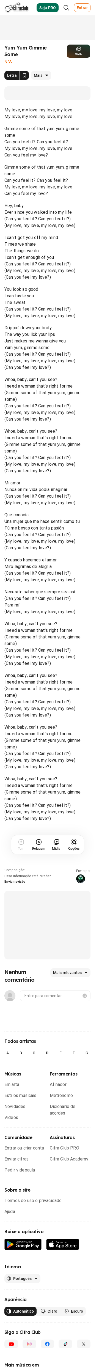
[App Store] (62, 1244)
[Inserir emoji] (84, 995)
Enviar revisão (14, 882)
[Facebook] (47, 1344)
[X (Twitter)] (83, 1344)
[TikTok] (65, 1344)
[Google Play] (23, 1244)
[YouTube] (11, 1344)
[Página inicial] (16, 7)
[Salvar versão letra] (24, 75)
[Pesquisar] (66, 7)
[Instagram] (29, 1344)
